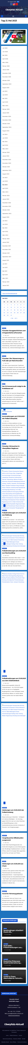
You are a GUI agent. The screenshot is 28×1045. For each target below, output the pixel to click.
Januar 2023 (5, 199)
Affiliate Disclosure (14, 1035)
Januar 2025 (5, 112)
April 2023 (5, 188)
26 (17, 312)
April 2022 (5, 231)
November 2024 (6, 120)
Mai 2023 (5, 184)
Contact (20, 1035)
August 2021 (5, 260)
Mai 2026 (4, 55)
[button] (23, 16)
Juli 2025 (4, 91)
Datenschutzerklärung (14, 1015)
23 (7, 312)
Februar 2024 (6, 152)
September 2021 (6, 256)
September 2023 (6, 170)
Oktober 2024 (6, 123)
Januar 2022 (5, 242)
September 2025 (6, 84)
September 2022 (6, 213)
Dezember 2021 (6, 246)
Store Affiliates (13, 1042)
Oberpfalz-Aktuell (14, 9)
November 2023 (6, 163)
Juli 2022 (4, 220)
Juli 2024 (4, 134)
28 (24, 312)
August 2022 (5, 217)
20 (21, 310)
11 (14, 307)
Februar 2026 (6, 66)
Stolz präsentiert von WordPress (9, 1030)
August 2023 (5, 174)
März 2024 (5, 148)
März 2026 (5, 62)
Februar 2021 (5, 282)
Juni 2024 (5, 138)
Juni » (16, 318)
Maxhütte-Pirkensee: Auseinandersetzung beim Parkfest (11, 963)
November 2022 (6, 206)
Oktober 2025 (6, 80)
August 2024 (5, 130)
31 (11, 315)
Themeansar (14, 1032)
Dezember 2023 (6, 159)
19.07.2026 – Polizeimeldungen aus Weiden (12, 947)
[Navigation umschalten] (13, 16)
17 (11, 310)
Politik (5, 928)
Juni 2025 (5, 94)
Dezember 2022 (6, 202)
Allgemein (6, 959)
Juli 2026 (4, 48)
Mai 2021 (4, 271)
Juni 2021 (5, 267)
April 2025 (5, 102)
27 (20, 312)
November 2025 (6, 77)
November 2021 (6, 249)
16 (7, 310)
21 (24, 310)
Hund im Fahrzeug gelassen (12, 894)
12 (17, 307)
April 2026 (5, 59)
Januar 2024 (5, 156)
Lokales (4, 328)
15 (4, 310)
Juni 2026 (5, 51)
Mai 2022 (4, 228)
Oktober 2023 (6, 166)
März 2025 (5, 105)
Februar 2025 (6, 109)
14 (24, 307)
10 (11, 307)
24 (11, 312)
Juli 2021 (4, 264)
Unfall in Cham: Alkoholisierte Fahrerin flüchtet (12, 978)
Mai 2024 (4, 141)
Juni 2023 (5, 181)
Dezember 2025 (6, 73)
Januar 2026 (5, 69)
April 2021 (5, 274)
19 (17, 310)
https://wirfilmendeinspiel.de (9, 293)
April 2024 (5, 145)
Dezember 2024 (6, 116)
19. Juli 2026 (7, 934)
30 (7, 315)
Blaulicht (4, 510)
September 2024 (6, 127)
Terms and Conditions (22, 1042)
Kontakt (23, 1038)
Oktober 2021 (6, 253)
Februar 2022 (6, 238)
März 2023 (5, 192)
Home (7, 1035)
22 (4, 312)
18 (14, 310)
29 (4, 315)
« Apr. (11, 318)
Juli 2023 (4, 177)
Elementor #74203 (17, 1038)
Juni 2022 (5, 224)
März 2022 (5, 235)
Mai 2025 (4, 98)
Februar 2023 (6, 195)
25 (14, 312)
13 (20, 307)
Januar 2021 (5, 285)
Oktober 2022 (6, 210)
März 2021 (5, 278)
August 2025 (5, 87)
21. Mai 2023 (6, 335)
